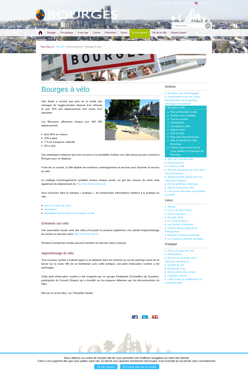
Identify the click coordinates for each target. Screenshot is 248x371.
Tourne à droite (179, 119)
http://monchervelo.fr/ (86, 234)
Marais (171, 206)
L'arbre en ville (176, 166)
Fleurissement (176, 162)
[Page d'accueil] (40, 34)
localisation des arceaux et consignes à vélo (69, 213)
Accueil (60, 46)
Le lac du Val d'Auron (180, 210)
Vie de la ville (159, 32)
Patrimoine (110, 32)
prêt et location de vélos (58, 205)
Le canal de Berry (178, 220)
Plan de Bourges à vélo (183, 111)
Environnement (140, 32)
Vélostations (177, 122)
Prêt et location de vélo (181, 250)
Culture (96, 32)
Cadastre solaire (177, 275)
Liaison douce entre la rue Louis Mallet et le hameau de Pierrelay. (187, 151)
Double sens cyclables (183, 115)
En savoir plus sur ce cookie (139, 366)
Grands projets (178, 32)
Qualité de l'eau (177, 268)
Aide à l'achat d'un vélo (181, 187)
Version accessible (163, 3)
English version (205, 3)
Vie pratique (66, 32)
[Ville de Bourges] (40, 15)
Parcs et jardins (176, 213)
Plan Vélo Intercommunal (90, 183)
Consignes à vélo (180, 126)
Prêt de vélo (177, 133)
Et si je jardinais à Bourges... (184, 183)
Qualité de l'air (176, 264)
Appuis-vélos (177, 129)
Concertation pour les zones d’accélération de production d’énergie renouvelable (182, 100)
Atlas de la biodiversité (180, 159)
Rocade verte (175, 217)
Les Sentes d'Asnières (180, 224)
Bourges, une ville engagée (183, 93)
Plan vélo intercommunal (184, 136)
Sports (124, 32)
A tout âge (83, 32)
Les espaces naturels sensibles (186, 238)
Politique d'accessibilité (183, 3)
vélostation (50, 209)
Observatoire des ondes (181, 271)
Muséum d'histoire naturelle (183, 235)
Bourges (51, 32)
